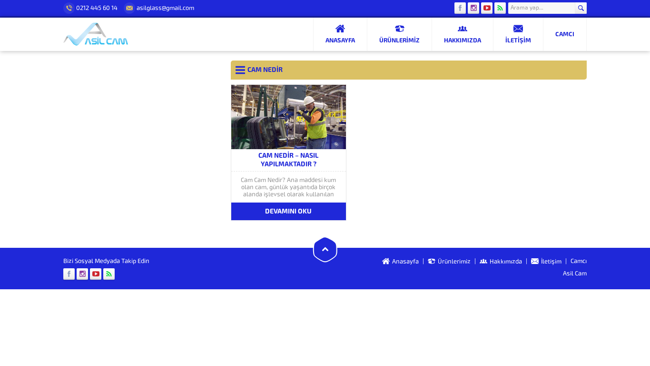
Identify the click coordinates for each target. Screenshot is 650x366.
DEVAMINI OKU (288, 211)
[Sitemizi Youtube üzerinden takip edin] (486, 8)
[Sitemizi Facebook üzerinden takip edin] (460, 8)
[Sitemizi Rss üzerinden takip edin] (500, 8)
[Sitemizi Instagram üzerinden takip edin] (473, 8)
